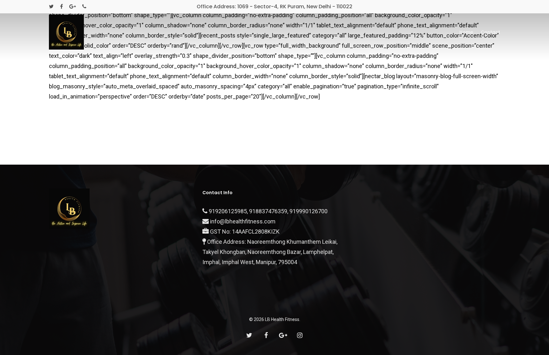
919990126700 (308, 211)
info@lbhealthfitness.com (242, 221)
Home (466, 32)
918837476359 (268, 211)
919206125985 (228, 211)
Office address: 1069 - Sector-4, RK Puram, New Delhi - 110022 (274, 6)
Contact (490, 32)
